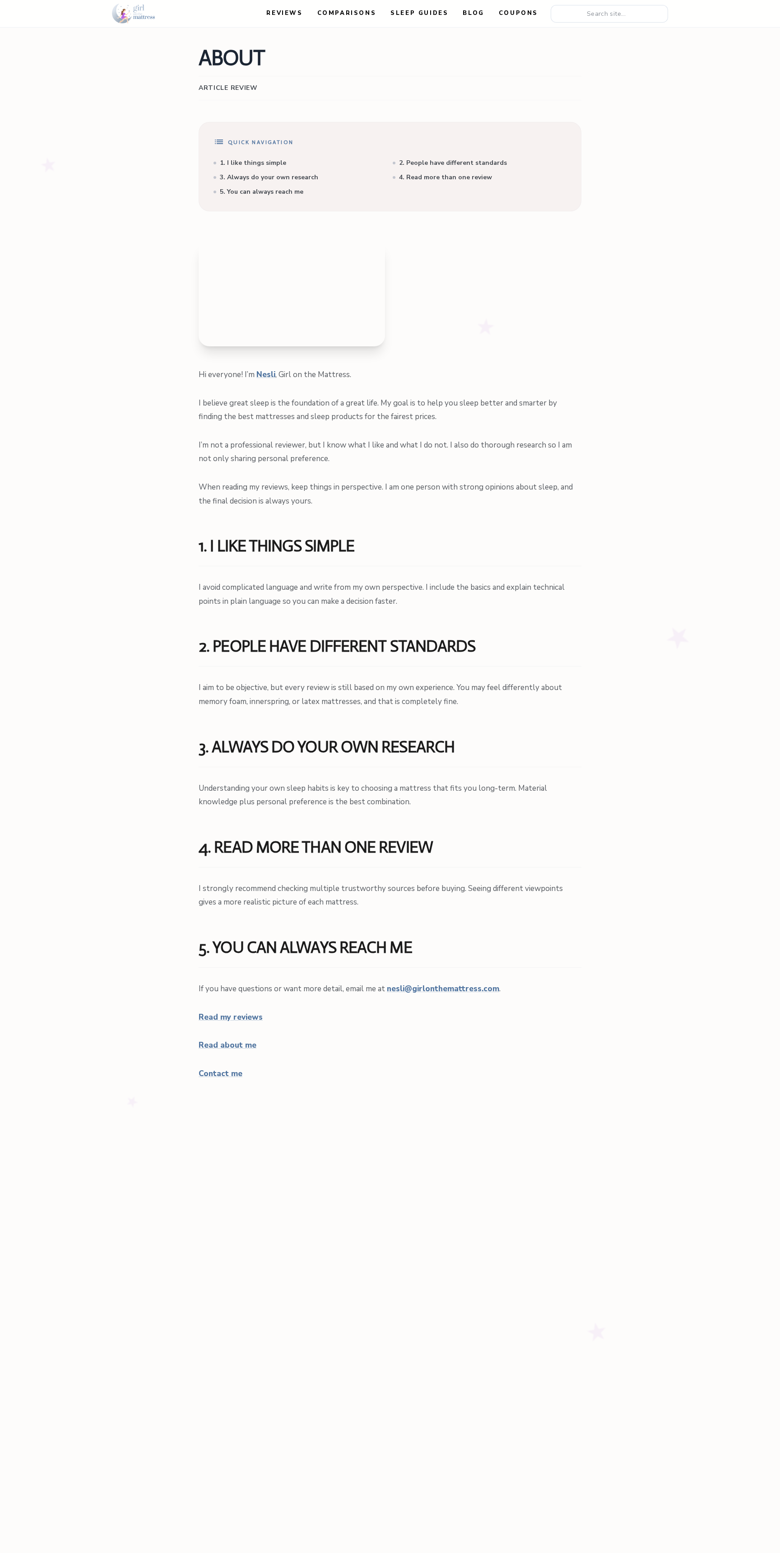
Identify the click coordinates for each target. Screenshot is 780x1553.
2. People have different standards (453, 163)
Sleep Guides (419, 13)
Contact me (220, 1073)
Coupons (518, 13)
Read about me (227, 1045)
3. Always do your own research (269, 177)
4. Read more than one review (445, 177)
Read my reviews (231, 1017)
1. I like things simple (253, 163)
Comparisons (346, 13)
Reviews (284, 13)
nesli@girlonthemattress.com (443, 989)
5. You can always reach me (261, 191)
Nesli (265, 374)
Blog (473, 13)
